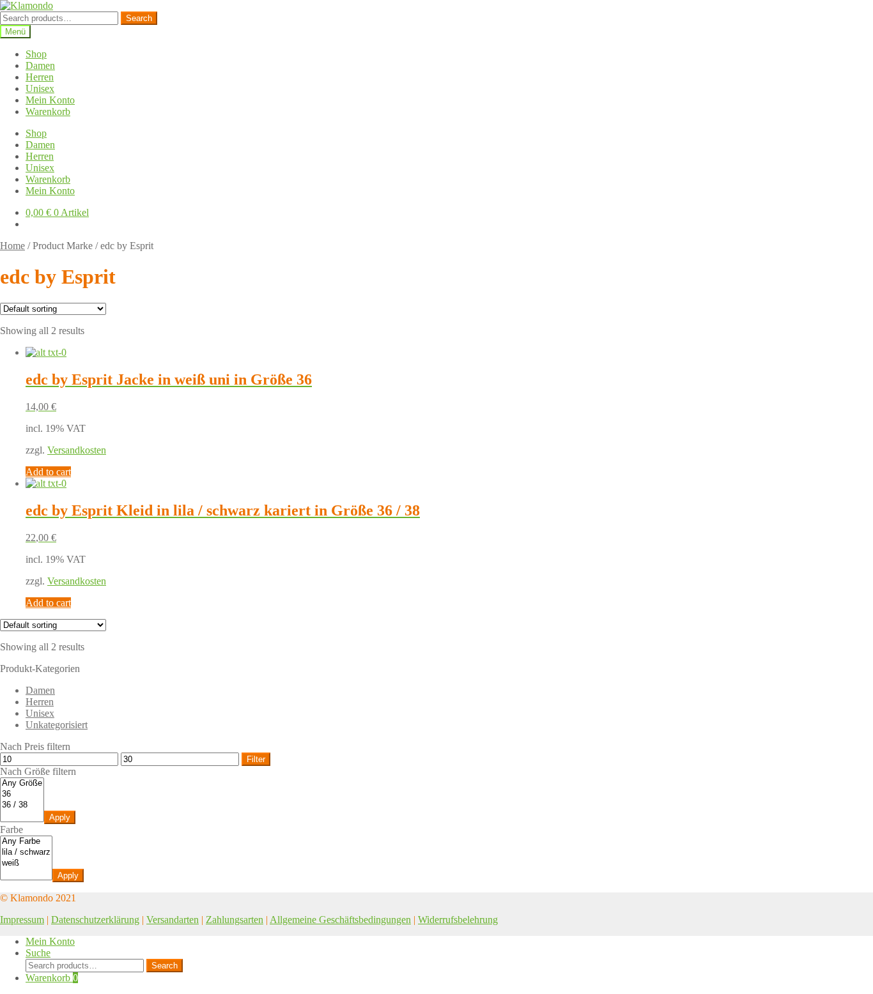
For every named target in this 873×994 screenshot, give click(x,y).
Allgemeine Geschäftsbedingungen (340, 919)
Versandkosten (76, 450)
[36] (22, 794)
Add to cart (48, 471)
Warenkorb (48, 111)
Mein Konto (50, 100)
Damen (40, 65)
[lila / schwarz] (26, 852)
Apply (59, 817)
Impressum (22, 919)
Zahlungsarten (234, 919)
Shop (36, 54)
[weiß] (26, 863)
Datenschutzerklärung (95, 919)
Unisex (40, 88)
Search (139, 18)
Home (12, 245)
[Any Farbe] (26, 841)
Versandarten (172, 919)
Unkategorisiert (57, 724)
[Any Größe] (22, 783)
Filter (256, 759)
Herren (40, 77)
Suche (38, 952)
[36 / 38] (22, 805)
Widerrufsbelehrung (458, 919)
